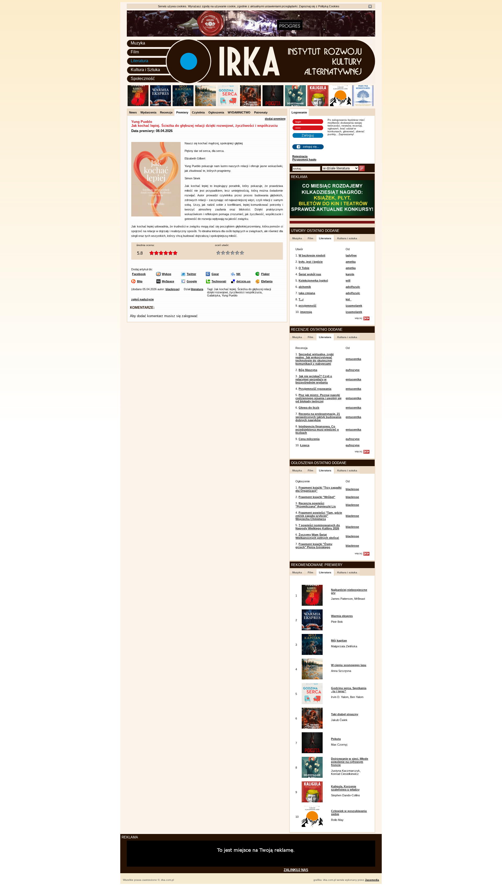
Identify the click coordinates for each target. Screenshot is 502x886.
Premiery (182, 112)
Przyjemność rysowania (315, 388)
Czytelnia (198, 112)
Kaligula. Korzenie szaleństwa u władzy (345, 788)
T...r (301, 299)
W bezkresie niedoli (312, 255)
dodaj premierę (275, 118)
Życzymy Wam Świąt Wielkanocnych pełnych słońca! (317, 536)
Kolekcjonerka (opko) (313, 280)
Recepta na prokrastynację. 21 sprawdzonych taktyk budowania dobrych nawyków (318, 417)
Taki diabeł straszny (344, 714)
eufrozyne (353, 369)
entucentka (353, 359)
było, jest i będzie (311, 261)
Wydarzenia (148, 112)
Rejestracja (299, 156)
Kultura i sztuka (347, 238)
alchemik (305, 286)
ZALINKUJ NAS (296, 870)
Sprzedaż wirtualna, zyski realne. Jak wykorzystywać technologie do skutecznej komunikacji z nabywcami (314, 359)
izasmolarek (354, 305)
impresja (306, 311)
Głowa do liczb (309, 407)
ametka (351, 261)
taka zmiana (307, 293)
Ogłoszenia (216, 112)
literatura (197, 289)
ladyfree (351, 255)
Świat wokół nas (310, 274)
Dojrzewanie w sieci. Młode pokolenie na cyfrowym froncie (349, 762)
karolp (350, 274)
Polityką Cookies (328, 6)
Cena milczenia (309, 439)
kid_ (348, 299)
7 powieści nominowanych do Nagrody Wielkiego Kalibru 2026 (317, 527)
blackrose (172, 289)
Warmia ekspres (342, 616)
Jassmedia (372, 879)
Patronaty (260, 112)
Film (135, 52)
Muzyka (138, 43)
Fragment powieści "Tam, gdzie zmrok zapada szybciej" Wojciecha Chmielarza (318, 516)
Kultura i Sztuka (145, 69)
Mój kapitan (339, 640)
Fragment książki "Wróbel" (317, 497)
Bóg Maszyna (308, 369)
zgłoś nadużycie (142, 299)
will (348, 280)
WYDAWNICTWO (239, 112)
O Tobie (304, 268)
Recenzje (166, 112)
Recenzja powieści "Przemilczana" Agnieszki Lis (315, 505)
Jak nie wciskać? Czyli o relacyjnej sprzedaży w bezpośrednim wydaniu (313, 379)
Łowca (304, 445)
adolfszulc (353, 286)
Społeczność (143, 78)
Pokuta (336, 738)
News (133, 112)
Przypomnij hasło (304, 159)
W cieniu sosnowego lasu (348, 665)
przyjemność (307, 305)
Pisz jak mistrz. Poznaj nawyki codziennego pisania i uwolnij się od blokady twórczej (318, 398)
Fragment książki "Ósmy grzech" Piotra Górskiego (313, 545)
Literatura (139, 61)
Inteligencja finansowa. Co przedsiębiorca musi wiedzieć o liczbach (317, 429)
